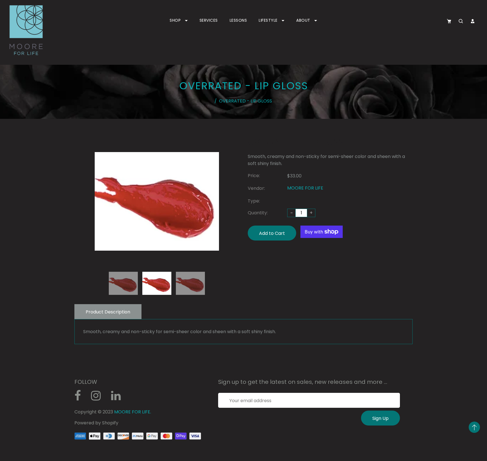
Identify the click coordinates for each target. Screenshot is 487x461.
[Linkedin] (119, 398)
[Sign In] (472, 21)
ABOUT (303, 20)
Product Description (108, 312)
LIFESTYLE (269, 20)
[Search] (460, 21)
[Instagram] (99, 398)
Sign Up (380, 418)
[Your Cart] (449, 21)
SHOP (176, 20)
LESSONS (238, 20)
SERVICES (209, 20)
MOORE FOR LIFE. (132, 412)
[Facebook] (80, 398)
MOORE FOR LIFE (305, 188)
